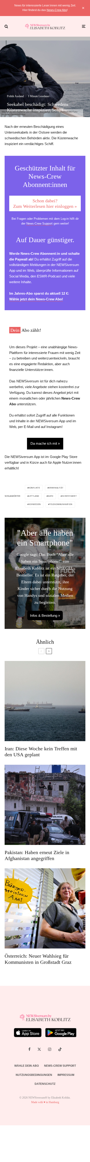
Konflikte (34, 488)
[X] (39, 1049)
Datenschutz (45, 1083)
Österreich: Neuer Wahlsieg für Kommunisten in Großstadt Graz (38, 959)
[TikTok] (60, 1049)
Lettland (34, 496)
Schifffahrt (69, 496)
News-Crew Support (39, 223)
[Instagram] (50, 1049)
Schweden (35, 504)
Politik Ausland (15, 96)
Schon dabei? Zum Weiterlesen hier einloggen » (45, 203)
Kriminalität (56, 488)
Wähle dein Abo (26, 1065)
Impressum (65, 1075)
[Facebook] (29, 1049)
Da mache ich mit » (45, 443)
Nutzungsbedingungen (34, 1075)
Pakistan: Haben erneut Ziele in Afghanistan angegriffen (37, 855)
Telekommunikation (60, 504)
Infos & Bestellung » (45, 615)
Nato (50, 496)
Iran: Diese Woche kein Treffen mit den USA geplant (41, 751)
